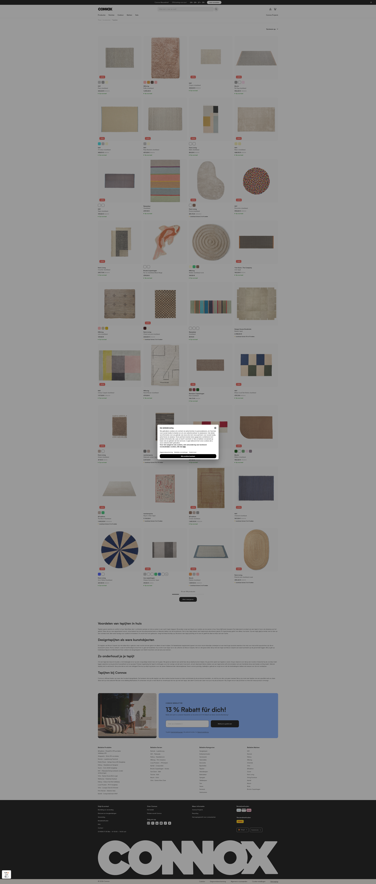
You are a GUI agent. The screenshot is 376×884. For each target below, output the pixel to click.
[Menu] (10, 871)
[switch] (7, 876)
